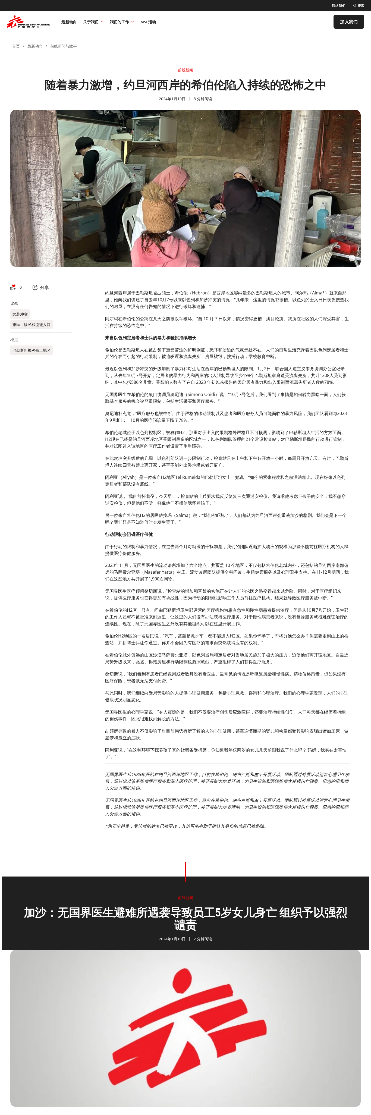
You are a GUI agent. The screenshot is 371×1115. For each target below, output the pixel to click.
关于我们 (91, 21)
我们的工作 (119, 21)
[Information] (352, 258)
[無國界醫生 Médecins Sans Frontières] (29, 21)
